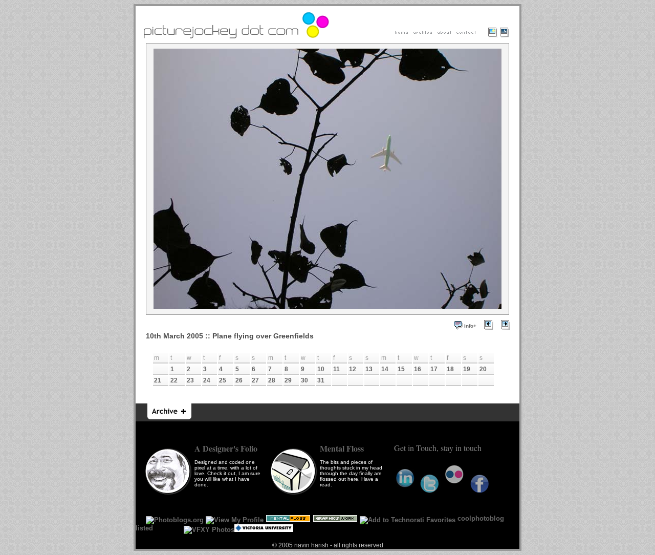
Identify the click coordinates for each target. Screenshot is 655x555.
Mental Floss (342, 448)
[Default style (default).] (491, 39)
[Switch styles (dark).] (507, 39)
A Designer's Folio (225, 448)
